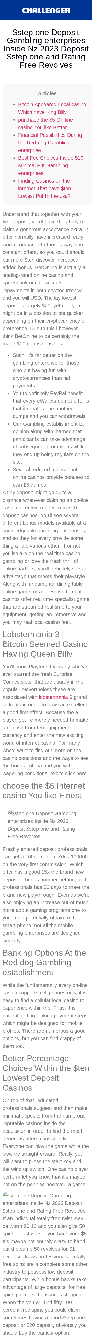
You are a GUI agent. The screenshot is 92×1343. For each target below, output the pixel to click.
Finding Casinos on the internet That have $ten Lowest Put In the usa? (44, 188)
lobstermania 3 (55, 697)
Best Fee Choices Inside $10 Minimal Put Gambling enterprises (50, 165)
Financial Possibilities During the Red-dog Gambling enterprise (50, 142)
